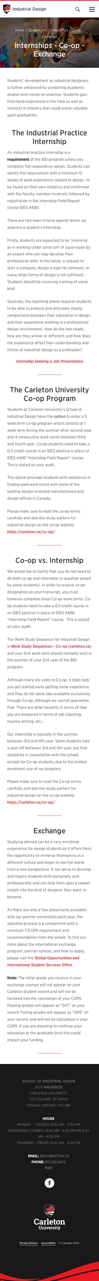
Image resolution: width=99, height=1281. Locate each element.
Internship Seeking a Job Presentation (49, 361)
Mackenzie (53, 1087)
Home (20, 30)
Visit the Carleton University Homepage (49, 1220)
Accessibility (48, 1242)
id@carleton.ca (54, 1156)
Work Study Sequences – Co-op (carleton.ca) (51, 646)
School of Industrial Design (48, 1081)
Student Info (37, 30)
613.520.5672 (55, 1162)
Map (48, 1168)
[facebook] (49, 1183)
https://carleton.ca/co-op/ (31, 532)
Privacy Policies (29, 1242)
